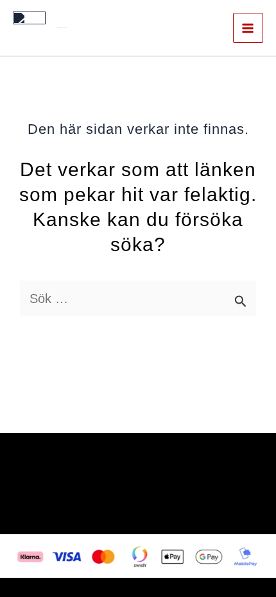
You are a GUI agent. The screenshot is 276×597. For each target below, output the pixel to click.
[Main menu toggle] (248, 28)
